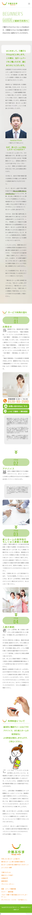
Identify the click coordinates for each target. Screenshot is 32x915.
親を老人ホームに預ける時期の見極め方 (13, 861)
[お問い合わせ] (16, 406)
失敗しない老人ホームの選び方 (10, 859)
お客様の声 (4, 878)
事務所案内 (4, 881)
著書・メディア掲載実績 (8, 889)
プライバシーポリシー (7, 884)
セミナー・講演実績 (7, 892)
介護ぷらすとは (6, 872)
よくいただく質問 (6, 867)
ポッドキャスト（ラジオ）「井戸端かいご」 (14, 900)
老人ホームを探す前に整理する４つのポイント (15, 864)
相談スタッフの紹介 (7, 875)
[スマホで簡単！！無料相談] (16, 411)
